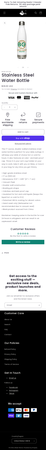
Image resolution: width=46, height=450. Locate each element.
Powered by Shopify (30, 448)
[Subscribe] (39, 305)
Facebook (13, 387)
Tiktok (11, 393)
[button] (4, 12)
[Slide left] (18, 67)
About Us (8, 319)
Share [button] (6, 253)
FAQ (6, 329)
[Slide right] (27, 67)
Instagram (13, 390)
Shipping (14, 89)
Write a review (23, 242)
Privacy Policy (10, 354)
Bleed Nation (19, 448)
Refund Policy (10, 349)
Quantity (5, 103)
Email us (12, 378)
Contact (8, 334)
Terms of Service (11, 364)
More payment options (23, 143)
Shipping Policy (10, 359)
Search (7, 324)
